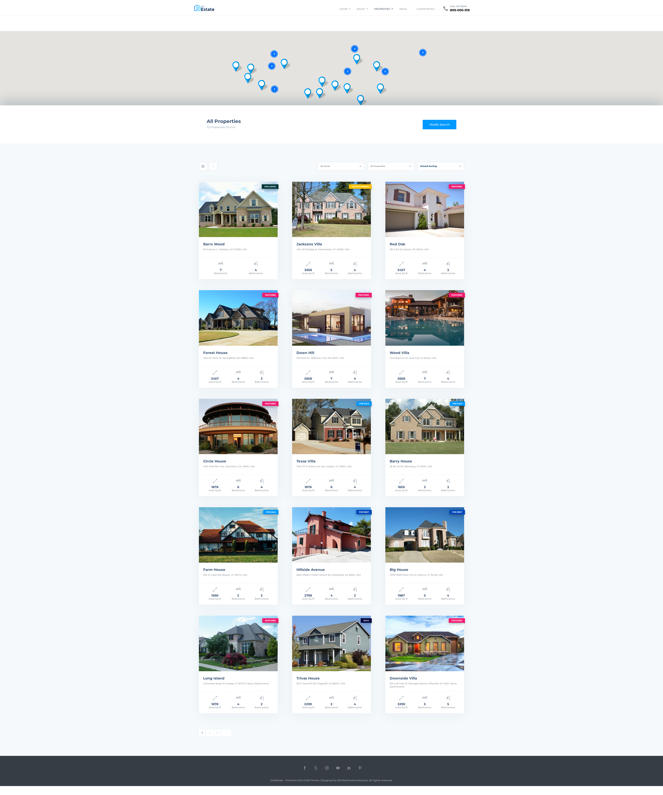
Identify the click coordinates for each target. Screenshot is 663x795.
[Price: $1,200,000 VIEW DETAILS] (238, 535)
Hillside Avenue (310, 570)
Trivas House (308, 678)
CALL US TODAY (458, 6)
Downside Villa (403, 678)
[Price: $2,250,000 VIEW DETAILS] (331, 209)
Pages (361, 9)
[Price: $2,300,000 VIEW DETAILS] (238, 426)
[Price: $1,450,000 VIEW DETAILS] (424, 426)
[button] (380, 88)
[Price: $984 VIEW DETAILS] (331, 643)
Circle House (214, 461)
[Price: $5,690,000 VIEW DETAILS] (238, 209)
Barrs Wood (214, 244)
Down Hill (305, 353)
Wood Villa (399, 353)
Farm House (214, 570)
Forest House (215, 353)
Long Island (213, 678)
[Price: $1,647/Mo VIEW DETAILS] (238, 643)
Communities (425, 9)
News (403, 9)
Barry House (401, 461)
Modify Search (440, 124)
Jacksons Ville (309, 244)
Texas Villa (305, 461)
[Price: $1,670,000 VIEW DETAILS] (424, 643)
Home (343, 9)
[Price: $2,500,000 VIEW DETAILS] (331, 318)
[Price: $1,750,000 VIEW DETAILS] (424, 209)
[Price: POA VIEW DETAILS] (331, 535)
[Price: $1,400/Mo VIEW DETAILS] (424, 535)
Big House (399, 570)
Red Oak (397, 244)
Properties (382, 9)
